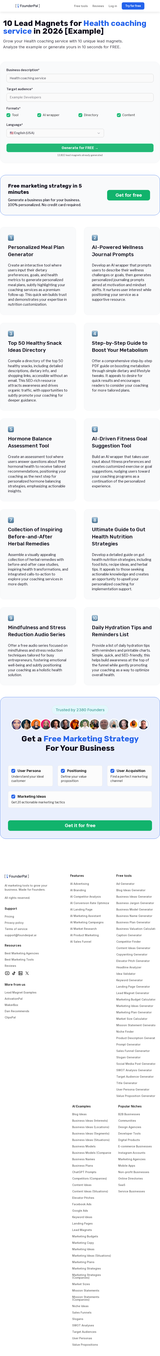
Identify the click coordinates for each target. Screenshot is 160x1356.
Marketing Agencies (132, 1159)
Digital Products (129, 1140)
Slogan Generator (128, 1057)
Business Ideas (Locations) (90, 1127)
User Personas (82, 1338)
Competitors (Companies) (89, 1178)
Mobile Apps (126, 1165)
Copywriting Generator (131, 954)
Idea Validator (125, 973)
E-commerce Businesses (135, 1146)
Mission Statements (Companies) (86, 1298)
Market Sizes (81, 1284)
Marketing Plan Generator (134, 1012)
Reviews (10, 965)
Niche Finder (125, 1031)
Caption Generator (129, 935)
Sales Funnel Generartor (133, 1051)
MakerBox (11, 1005)
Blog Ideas (79, 1114)
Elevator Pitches (83, 1197)
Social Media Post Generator (136, 1063)
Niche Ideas (80, 1306)
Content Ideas (82, 1185)
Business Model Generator (134, 909)
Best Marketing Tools (19, 959)
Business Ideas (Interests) (90, 1120)
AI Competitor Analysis (85, 896)
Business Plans (82, 1165)
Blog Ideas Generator (130, 890)
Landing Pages (82, 1223)
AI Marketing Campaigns (87, 922)
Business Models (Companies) (93, 1152)
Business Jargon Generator (135, 903)
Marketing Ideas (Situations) (91, 1255)
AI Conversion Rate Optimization (92, 903)
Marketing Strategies (86, 1268)
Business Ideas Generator (134, 896)
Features (77, 876)
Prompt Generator (128, 1044)
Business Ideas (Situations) (91, 1140)
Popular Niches (130, 1106)
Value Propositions (85, 1344)
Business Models (84, 1146)
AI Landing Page (81, 909)
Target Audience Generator (135, 1076)
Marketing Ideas (83, 1249)
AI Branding (78, 890)
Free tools (124, 876)
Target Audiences (84, 1331)
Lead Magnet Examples (20, 992)
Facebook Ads (82, 1204)
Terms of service (16, 929)
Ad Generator (125, 883)
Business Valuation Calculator (136, 928)
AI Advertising (79, 883)
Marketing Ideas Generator (134, 1006)
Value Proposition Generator (135, 1096)
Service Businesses (131, 1191)
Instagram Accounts (131, 1152)
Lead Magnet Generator (132, 993)
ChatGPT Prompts (84, 1172)
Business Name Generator (134, 916)
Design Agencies (129, 1127)
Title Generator (126, 1083)
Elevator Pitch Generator (133, 961)
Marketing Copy (83, 1242)
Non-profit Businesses (133, 1172)
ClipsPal (10, 1017)
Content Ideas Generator (133, 948)
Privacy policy (14, 922)
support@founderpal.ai (20, 935)
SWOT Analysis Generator (134, 1070)
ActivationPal (14, 998)
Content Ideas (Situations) (90, 1191)
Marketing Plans (83, 1262)
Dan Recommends (17, 1011)
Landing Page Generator (133, 986)
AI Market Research (83, 928)
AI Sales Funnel (80, 941)
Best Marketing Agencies (22, 953)
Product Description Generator (137, 1038)
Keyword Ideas (82, 1217)
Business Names (83, 1159)
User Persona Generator (132, 1089)
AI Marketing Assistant (85, 916)
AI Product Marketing (84, 935)
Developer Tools (129, 1133)
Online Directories (130, 1178)
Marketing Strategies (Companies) (87, 1276)
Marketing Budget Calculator (136, 999)
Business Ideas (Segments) (90, 1133)
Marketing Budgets (85, 1236)
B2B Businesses (129, 1114)
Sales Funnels (82, 1312)
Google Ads (80, 1210)
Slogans (77, 1319)
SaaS (121, 1185)
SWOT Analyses (83, 1325)
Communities (127, 1120)
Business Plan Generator (133, 922)
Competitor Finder (128, 941)
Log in (113, 6)
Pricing (9, 916)
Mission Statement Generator (136, 1025)
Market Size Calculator (131, 1018)
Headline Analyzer (128, 967)
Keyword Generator (129, 980)
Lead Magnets (82, 1230)
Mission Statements (85, 1290)
